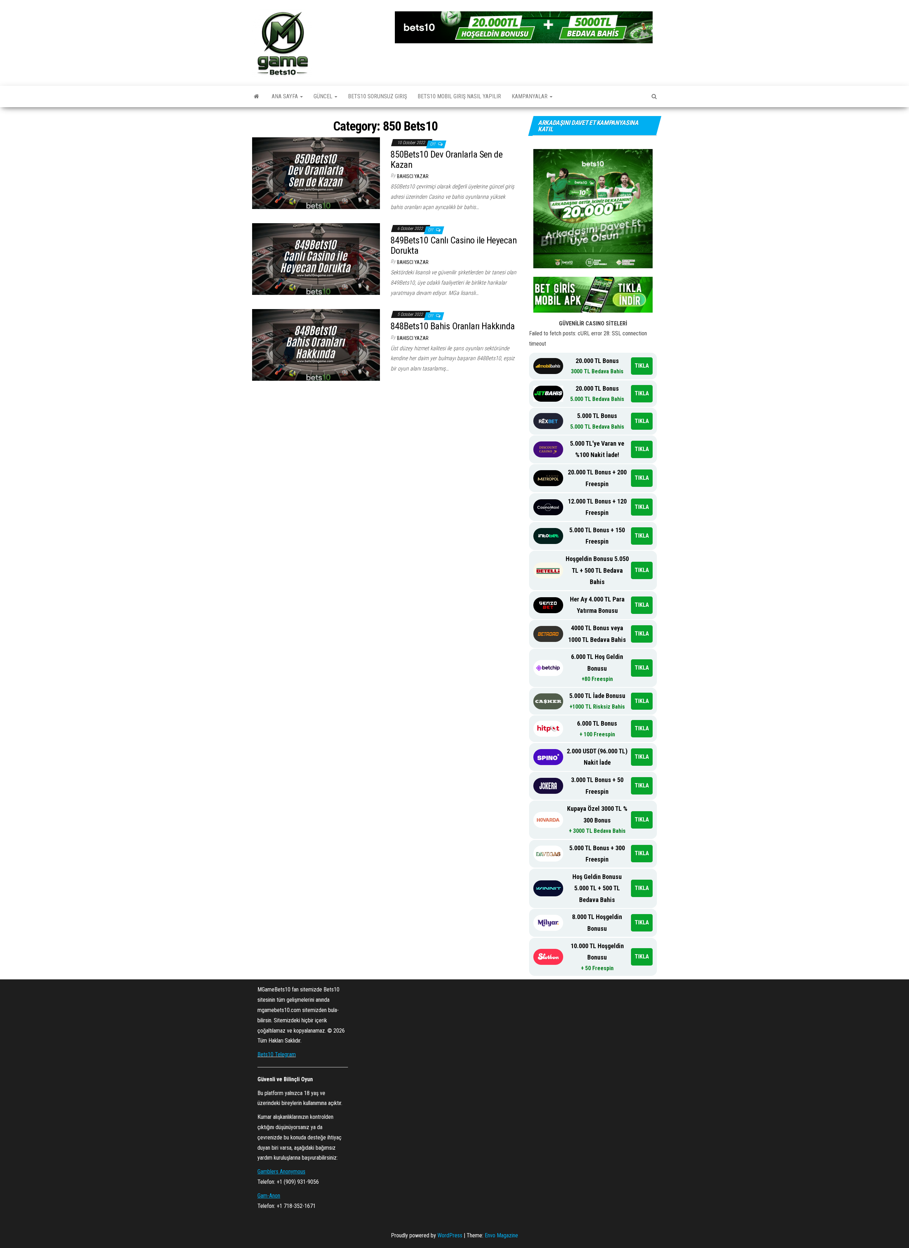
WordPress (449, 1235)
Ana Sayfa (285, 96)
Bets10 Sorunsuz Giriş (377, 96)
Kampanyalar (530, 96)
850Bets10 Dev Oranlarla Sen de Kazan (446, 159)
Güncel (324, 96)
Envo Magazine (501, 1235)
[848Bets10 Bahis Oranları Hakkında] (316, 344)
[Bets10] (256, 96)
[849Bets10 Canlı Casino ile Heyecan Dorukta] (316, 258)
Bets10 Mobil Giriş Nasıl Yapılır (459, 96)
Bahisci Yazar (413, 176)
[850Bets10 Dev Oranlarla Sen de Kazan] (316, 172)
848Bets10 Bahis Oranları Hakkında (454, 326)
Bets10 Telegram (276, 1054)
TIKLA (642, 365)
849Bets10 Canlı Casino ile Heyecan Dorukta (454, 245)
